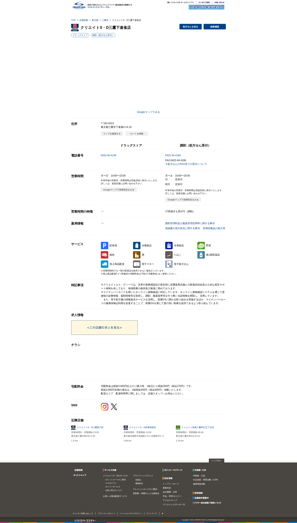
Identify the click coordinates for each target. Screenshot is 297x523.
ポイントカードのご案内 (115, 480)
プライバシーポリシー (106, 513)
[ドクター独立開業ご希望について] (207, 502)
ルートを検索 (136, 133)
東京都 (95, 20)
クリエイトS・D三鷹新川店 (90, 427)
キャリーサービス (112, 487)
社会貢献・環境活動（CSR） (206, 480)
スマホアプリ (110, 483)
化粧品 (138, 480)
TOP (73, 20)
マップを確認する (112, 133)
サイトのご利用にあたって (83, 513)
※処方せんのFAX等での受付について (186, 164)
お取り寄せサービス (113, 490)
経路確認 (214, 26)
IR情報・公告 (199, 476)
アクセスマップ (170, 500)
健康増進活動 (199, 484)
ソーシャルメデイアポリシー (131, 513)
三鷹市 (105, 20)
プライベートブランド (143, 476)
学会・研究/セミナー (172, 496)
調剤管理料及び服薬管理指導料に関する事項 (190, 223)
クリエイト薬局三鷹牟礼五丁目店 (197, 427)
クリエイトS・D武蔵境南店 (142, 427)
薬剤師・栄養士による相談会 (146, 493)
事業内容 (167, 488)
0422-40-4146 (108, 155)
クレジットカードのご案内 (145, 489)
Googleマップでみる (148, 112)
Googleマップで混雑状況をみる (118, 189)
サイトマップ (152, 513)
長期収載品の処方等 (214, 228)
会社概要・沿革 (170, 492)
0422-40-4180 (173, 155)
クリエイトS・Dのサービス (115, 476)
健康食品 (139, 483)
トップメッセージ (171, 484)
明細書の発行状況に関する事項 (182, 228)
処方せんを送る (190, 26)
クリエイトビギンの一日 (174, 504)
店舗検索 (83, 20)
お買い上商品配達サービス (115, 496)
